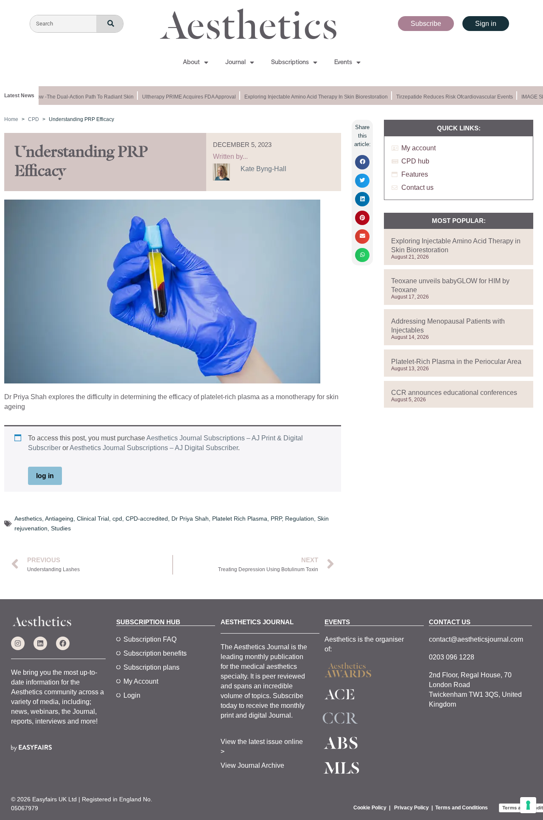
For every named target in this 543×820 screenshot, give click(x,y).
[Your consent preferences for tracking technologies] (528, 805)
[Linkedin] (40, 643)
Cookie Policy (369, 808)
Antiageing (59, 518)
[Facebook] (63, 643)
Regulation (299, 518)
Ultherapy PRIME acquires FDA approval (184, 96)
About (191, 62)
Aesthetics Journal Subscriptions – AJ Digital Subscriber (154, 447)
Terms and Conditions (461, 808)
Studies (61, 528)
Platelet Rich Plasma (239, 518)
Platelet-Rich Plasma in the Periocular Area (456, 361)
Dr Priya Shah (190, 518)
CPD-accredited (147, 518)
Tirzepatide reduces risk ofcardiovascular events (450, 96)
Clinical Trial (93, 518)
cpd (117, 518)
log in (45, 475)
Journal (235, 62)
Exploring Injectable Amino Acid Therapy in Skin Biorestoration (311, 96)
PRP (276, 518)
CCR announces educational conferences (454, 392)
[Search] (109, 24)
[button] (362, 162)
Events (343, 62)
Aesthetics (28, 518)
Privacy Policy (411, 808)
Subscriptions (290, 62)
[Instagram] (18, 643)
